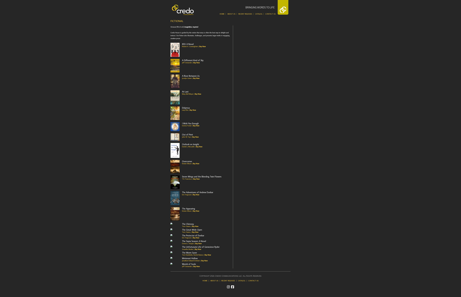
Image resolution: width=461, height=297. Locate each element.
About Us (231, 14)
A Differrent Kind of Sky (192, 60)
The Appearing (188, 208)
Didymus (186, 107)
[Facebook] (232, 287)
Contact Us (270, 14)
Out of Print (187, 134)
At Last (185, 91)
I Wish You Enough (190, 123)
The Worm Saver (189, 252)
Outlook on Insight (190, 144)
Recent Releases (245, 14)
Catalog (258, 14)
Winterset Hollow (190, 258)
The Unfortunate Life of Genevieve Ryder (200, 246)
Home (222, 14)
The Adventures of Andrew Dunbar (197, 192)
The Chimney (188, 223)
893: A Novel (188, 44)
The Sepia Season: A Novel (194, 241)
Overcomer (187, 161)
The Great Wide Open (192, 229)
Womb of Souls (189, 264)
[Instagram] (228, 287)
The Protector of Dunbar (193, 235)
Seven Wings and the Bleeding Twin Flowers (201, 176)
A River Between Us (191, 75)
